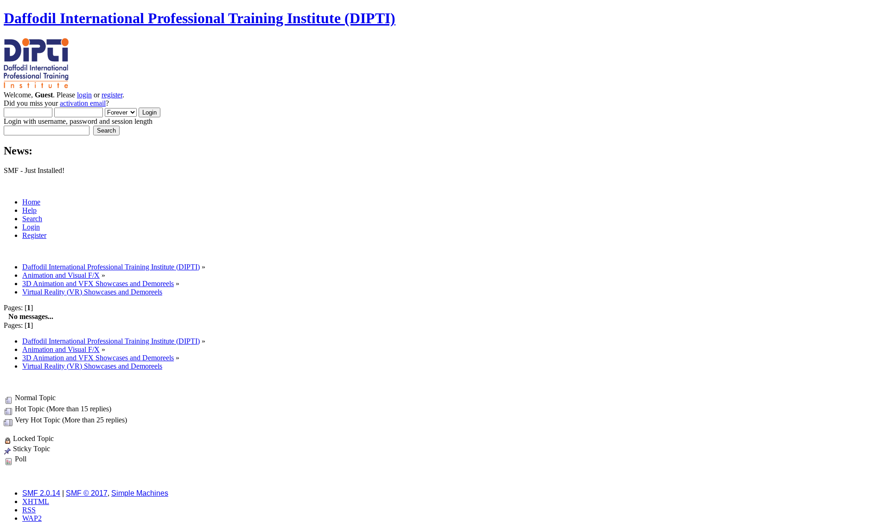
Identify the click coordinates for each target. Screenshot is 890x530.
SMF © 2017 (87, 493)
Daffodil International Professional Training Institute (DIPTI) (199, 18)
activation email (83, 103)
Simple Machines (139, 493)
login (84, 95)
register (112, 95)
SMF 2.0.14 (41, 493)
